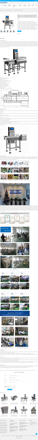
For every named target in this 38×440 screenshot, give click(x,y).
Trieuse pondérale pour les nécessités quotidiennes (4, 430)
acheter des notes (25, 5)
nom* (5, 377)
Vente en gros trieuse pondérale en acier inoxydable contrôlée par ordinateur (24, 403)
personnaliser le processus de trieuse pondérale (23, 426)
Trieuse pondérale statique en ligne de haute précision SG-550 (14, 403)
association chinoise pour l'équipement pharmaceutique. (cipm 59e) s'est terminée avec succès (14, 425)
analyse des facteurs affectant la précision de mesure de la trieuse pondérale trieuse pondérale (24, 430)
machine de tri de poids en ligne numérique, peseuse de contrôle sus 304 (34, 403)
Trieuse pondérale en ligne (15, 6)
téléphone (5, 380)
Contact (18, 436)
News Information (20, 5)
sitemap (21, 436)
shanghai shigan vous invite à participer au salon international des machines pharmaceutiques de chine (14, 431)
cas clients (25, 435)
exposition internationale (19, 435)
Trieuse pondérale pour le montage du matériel (3, 432)
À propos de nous (29, 5)
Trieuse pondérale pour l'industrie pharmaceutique (4, 425)
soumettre (9, 389)
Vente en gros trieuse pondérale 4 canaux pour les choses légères (4, 416)
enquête (19, 31)
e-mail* (5, 375)
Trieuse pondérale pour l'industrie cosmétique (3, 427)
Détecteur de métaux (9, 5)
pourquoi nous (33, 5)
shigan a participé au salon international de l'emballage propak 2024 (14, 427)
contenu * (5, 382)
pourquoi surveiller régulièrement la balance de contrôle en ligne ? (24, 423)
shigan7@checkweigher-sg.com (5, 0)
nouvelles (2, 435)
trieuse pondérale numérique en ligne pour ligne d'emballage (4, 403)
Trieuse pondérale (4, 5)
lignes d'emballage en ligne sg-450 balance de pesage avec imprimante (14, 416)
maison (2, 10)
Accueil (29, 435)
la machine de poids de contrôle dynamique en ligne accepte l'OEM (23, 416)
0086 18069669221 (13, 0)
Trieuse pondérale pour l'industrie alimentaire (3, 423)
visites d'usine (13, 435)
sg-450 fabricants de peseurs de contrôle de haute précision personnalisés (33, 416)
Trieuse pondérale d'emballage (18, 10)
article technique (7, 435)
